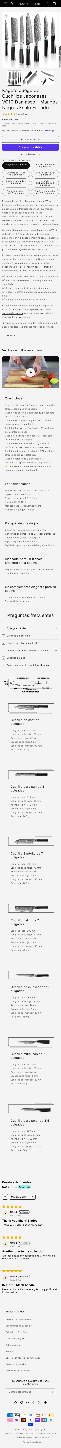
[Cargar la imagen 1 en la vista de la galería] (14, 78)
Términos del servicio (23, 1438)
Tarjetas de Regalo (15, 1338)
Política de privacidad (23, 1433)
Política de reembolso (32, 1442)
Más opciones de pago (30, 154)
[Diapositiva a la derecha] (58, 79)
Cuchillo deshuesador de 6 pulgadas (45, 183)
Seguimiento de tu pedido (19, 1326)
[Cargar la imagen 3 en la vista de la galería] (46, 78)
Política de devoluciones (18, 1370)
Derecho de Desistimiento (18, 1319)
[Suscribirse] (52, 1392)
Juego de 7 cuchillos (16, 164)
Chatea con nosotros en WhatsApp (23, 1358)
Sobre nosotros (13, 1345)
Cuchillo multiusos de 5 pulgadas (16, 192)
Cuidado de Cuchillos (16, 1332)
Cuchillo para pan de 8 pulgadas (16, 173)
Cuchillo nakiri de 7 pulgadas (16, 182)
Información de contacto (45, 1433)
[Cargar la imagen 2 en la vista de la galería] (30, 78)
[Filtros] (5, 1197)
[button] (6, 4)
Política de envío (42, 1438)
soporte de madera (12, 313)
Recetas (10, 1351)
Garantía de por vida (16, 1364)
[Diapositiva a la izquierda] (3, 79)
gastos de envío (28, 123)
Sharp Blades (28, 1430)
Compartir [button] (10, 335)
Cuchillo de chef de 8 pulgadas (45, 165)
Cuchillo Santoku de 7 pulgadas (45, 173)
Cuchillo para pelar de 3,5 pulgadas (45, 192)
